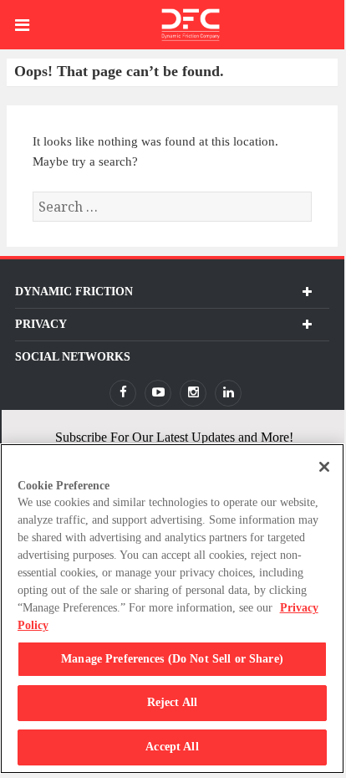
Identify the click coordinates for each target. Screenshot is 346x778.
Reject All (172, 702)
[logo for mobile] (190, 24)
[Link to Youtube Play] (158, 393)
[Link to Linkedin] (228, 393)
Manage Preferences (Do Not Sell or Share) (172, 659)
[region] (172, 608)
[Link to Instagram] (193, 393)
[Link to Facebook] (122, 393)
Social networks (72, 357)
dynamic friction (74, 291)
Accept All (171, 746)
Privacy (41, 324)
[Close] (324, 466)
